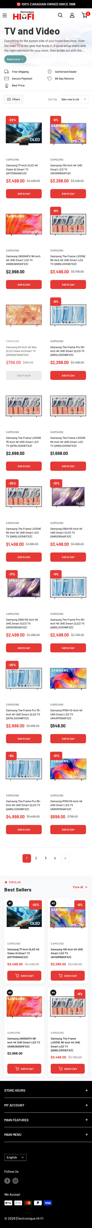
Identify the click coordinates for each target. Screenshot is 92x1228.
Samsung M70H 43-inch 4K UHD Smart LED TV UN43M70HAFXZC (66, 714)
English (12, 1157)
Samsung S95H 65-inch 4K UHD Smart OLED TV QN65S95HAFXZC (66, 532)
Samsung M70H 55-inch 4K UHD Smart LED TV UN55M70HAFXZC (66, 805)
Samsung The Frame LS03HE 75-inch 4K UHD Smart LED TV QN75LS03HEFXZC (23, 441)
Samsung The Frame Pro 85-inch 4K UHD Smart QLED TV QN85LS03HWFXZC (23, 805)
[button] (84, 15)
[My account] (72, 15)
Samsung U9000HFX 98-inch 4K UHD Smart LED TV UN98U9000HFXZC (23, 260)
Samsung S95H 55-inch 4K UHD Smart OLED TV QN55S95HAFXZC (22, 623)
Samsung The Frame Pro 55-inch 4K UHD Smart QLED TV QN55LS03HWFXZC (67, 351)
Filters (16, 99)
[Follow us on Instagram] (15, 1180)
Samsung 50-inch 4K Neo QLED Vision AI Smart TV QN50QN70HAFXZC (21, 351)
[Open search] (60, 15)
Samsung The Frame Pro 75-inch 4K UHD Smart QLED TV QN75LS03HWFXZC (23, 714)
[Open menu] (5, 15)
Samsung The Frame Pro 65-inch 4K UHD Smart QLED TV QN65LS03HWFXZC (67, 623)
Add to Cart (24, 193)
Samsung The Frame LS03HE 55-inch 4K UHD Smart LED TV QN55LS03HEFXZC (68, 441)
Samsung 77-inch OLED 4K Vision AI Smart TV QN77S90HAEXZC (22, 169)
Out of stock (24, 375)
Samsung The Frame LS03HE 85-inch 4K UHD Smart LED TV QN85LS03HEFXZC (68, 260)
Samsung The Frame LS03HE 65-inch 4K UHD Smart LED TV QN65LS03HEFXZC (23, 532)
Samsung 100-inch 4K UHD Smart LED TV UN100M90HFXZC (66, 169)
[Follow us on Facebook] (7, 1180)
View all (78, 887)
